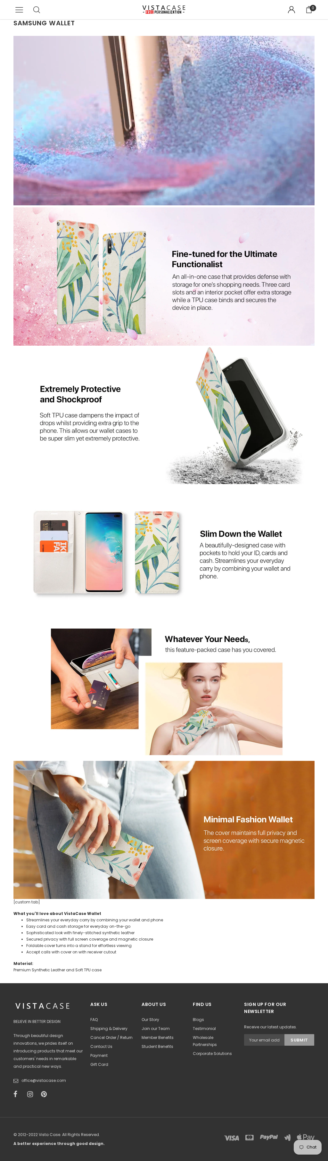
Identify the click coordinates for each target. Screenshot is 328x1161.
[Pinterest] (46, 1094)
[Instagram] (32, 1094)
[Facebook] (18, 1094)
